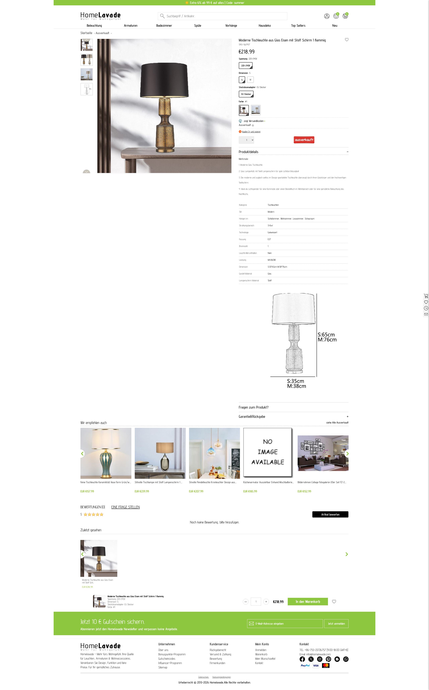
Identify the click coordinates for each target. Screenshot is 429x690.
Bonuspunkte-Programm (172, 654)
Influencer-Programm (170, 663)
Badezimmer (164, 25)
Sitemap (162, 667)
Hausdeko (265, 25)
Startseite (86, 33)
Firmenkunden (217, 663)
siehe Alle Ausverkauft (337, 422)
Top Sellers (298, 25)
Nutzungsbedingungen (221, 677)
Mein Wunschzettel (265, 658)
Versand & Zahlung (220, 654)
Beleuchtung (94, 25)
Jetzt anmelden (336, 623)
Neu (334, 25)
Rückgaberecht (218, 650)
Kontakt (259, 663)
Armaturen (130, 25)
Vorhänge (231, 25)
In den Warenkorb (308, 601)
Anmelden (260, 650)
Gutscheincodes (166, 658)
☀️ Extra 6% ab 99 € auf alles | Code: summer (214, 3)
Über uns (163, 650)
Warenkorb (261, 654)
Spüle (197, 25)
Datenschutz (203, 677)
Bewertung (216, 658)
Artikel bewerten (330, 514)
